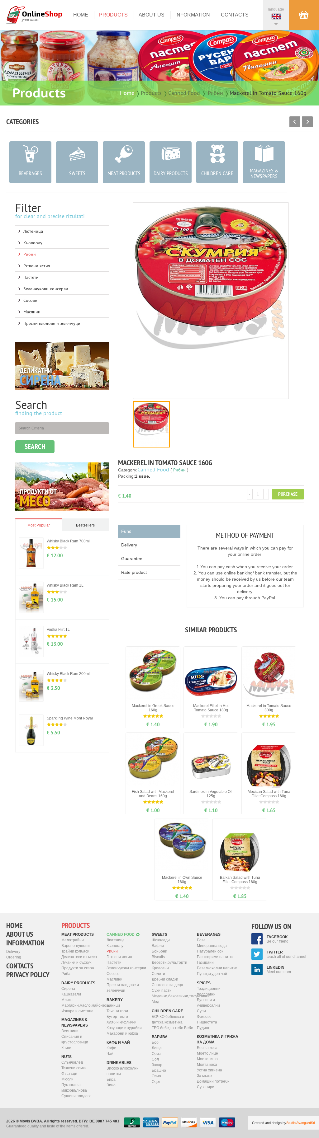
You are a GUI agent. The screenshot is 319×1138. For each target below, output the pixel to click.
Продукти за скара (77, 968)
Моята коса (207, 1064)
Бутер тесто (117, 1016)
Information (192, 14)
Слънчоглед (72, 1062)
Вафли (158, 946)
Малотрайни (72, 940)
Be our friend (277, 939)
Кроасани (160, 968)
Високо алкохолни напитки (123, 1071)
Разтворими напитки (215, 957)
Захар (157, 1065)
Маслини (31, 312)
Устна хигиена (209, 1070)
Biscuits (158, 957)
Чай (110, 1053)
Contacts (235, 14)
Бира (111, 1079)
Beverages (209, 934)
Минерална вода (212, 946)
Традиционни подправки (209, 991)
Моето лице (207, 1053)
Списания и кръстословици (74, 1039)
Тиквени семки (74, 1068)
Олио (156, 1076)
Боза (201, 940)
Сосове (30, 300)
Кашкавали (71, 994)
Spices (204, 983)
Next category (307, 121)
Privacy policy (28, 974)
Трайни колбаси (75, 951)
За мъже (204, 1076)
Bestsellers (85, 525)
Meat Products (77, 934)
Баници (113, 1005)
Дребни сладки (165, 979)
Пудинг (203, 1028)
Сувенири (205, 1087)
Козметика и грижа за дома (217, 1039)
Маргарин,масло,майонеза (82, 1005)
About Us (151, 14)
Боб (155, 1042)
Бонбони (159, 951)
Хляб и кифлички (121, 1022)
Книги (66, 1048)
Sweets (159, 934)
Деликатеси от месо (79, 957)
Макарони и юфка (122, 1033)
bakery (115, 1000)
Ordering (13, 957)
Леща (157, 1048)
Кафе (111, 1048)
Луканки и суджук (76, 962)
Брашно (159, 1070)
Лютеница (33, 231)
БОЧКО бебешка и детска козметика (168, 1019)
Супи (201, 1011)
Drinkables (119, 1063)
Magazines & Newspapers (74, 1023)
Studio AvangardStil (300, 1123)
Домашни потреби (213, 1081)
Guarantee (131, 558)
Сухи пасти (162, 990)
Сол (155, 1059)
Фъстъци (69, 1073)
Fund (126, 531)
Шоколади (161, 940)
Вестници (70, 1031)
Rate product (134, 572)
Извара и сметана (77, 1011)
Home (80, 14)
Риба (65, 974)
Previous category (294, 121)
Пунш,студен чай (212, 974)
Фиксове (204, 1016)
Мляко (67, 1000)
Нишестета (207, 1022)
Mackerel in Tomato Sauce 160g (268, 92)
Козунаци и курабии (124, 1028)
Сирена (68, 988)
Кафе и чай (118, 1042)
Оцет (156, 1081)
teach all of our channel (286, 954)
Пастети (31, 277)
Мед (155, 1002)
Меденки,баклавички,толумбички (172, 996)
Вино (111, 1085)
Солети (158, 974)
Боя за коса (207, 1048)
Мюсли (67, 1079)
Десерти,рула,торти (169, 962)
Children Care (167, 1011)
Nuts (66, 1057)
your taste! (30, 20)
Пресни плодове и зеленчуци (51, 323)
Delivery (129, 544)
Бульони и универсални (208, 1003)
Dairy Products (78, 983)
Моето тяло (207, 1059)
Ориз (156, 1053)
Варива (160, 1037)
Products (113, 14)
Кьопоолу (32, 243)
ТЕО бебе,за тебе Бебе (172, 1028)
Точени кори (117, 1011)
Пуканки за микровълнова (74, 1088)
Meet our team (279, 969)
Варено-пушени (75, 946)
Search (35, 446)
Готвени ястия (36, 266)
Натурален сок (210, 951)
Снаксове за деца (167, 985)
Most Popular (38, 525)
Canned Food (184, 92)
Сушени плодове (76, 1096)
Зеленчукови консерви (45, 289)
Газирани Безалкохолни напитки (217, 965)
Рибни (215, 92)
